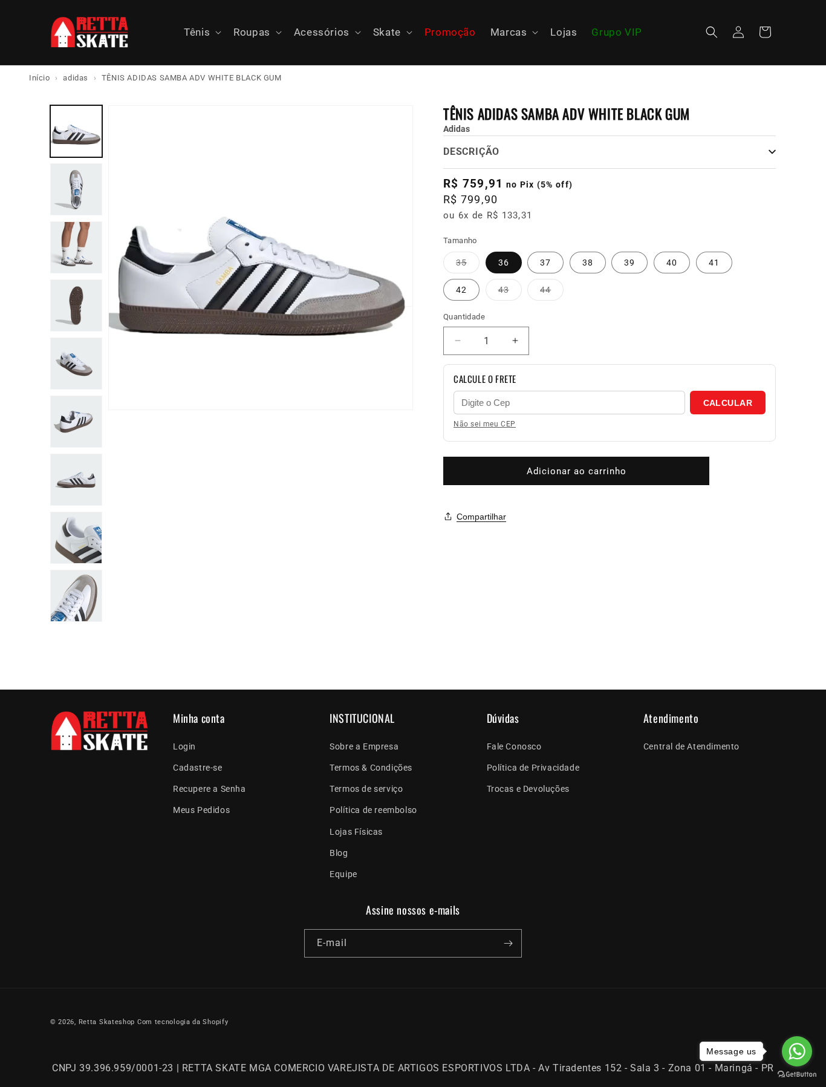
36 (503, 262)
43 (510, 292)
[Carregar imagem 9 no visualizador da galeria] (76, 596)
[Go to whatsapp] (797, 1051)
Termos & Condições (371, 767)
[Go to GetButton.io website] (797, 1075)
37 (545, 262)
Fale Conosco (514, 746)
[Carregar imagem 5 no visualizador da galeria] (76, 364)
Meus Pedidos (201, 810)
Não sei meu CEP (485, 424)
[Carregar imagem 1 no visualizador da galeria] (76, 131)
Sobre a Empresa (364, 746)
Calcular (727, 403)
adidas (75, 77)
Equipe (343, 874)
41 (714, 262)
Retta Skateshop (107, 1022)
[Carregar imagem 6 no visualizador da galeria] (76, 422)
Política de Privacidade (533, 767)
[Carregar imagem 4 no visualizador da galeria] (76, 305)
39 (629, 262)
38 (587, 262)
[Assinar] (508, 943)
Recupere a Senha (209, 789)
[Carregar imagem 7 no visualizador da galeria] (76, 480)
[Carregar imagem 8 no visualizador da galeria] (76, 538)
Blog (339, 852)
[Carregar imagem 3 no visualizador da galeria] (76, 247)
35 (468, 265)
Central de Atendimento (691, 746)
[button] (201, 33)
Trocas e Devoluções (528, 789)
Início (39, 77)
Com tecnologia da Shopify (183, 1022)
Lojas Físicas (356, 831)
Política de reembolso (373, 810)
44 (552, 292)
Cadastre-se (198, 767)
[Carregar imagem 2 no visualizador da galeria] (76, 189)
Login (184, 746)
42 (461, 290)
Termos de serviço (366, 789)
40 (671, 262)
